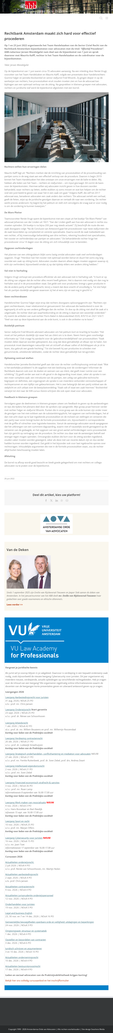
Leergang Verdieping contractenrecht (24, 738)
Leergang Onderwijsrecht (18, 709)
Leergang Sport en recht (17, 821)
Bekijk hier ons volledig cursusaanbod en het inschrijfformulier (37, 980)
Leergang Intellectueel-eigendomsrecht (24, 765)
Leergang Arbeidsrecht (16, 722)
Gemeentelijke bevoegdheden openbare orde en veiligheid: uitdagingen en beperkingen (49, 921)
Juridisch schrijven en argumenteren (23, 948)
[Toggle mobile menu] (107, 18)
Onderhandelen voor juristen (20, 904)
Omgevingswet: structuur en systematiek (26, 930)
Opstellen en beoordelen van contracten (25, 939)
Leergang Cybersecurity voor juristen (24, 837)
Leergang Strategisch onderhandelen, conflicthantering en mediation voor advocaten (48, 753)
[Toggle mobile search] (101, 18)
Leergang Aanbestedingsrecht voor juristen (27, 697)
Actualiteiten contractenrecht (19, 886)
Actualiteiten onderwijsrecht (19, 862)
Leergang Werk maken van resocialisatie (25, 802)
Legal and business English (18, 913)
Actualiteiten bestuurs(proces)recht (22, 966)
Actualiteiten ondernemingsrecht (21, 957)
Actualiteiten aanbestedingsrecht (21, 874)
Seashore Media (98, 1029)
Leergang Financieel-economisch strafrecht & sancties (32, 782)
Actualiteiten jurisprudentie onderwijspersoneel (29, 895)
